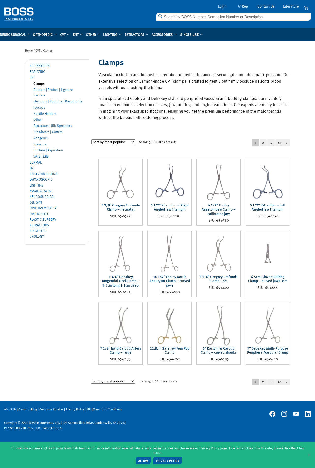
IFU (89, 409)
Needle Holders (44, 113)
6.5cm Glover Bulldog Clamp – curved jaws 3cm (267, 279)
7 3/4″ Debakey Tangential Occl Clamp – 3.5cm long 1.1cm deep (120, 281)
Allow (143, 460)
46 (279, 143)
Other (37, 119)
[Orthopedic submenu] (55, 34)
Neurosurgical (42, 196)
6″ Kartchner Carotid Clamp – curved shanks (219, 350)
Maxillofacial (41, 191)
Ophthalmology (43, 207)
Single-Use (38, 230)
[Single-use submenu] (201, 34)
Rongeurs (40, 137)
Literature (291, 6)
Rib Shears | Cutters (48, 131)
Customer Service (51, 409)
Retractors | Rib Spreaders (52, 125)
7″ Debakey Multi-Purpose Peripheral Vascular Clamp (267, 350)
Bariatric (37, 71)
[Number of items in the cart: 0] (306, 8)
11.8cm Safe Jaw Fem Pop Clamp (169, 350)
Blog (34, 409)
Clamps (39, 83)
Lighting (37, 185)
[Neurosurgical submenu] (28, 34)
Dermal (36, 162)
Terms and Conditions (107, 409)
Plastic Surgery (43, 219)
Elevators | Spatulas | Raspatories (58, 101)
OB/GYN (36, 202)
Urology (37, 236)
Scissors (40, 144)
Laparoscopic (41, 179)
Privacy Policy (75, 409)
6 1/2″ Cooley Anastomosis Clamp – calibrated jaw (219, 209)
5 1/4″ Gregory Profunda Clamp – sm (218, 279)
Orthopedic (39, 213)
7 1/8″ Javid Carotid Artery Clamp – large (120, 350)
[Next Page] (289, 142)
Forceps (39, 107)
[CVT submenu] (68, 34)
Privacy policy (167, 460)
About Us (10, 409)
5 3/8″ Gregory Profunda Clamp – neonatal (120, 207)
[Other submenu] (98, 34)
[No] (308, 455)
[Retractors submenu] (147, 34)
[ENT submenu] (81, 34)
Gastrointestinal (44, 173)
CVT (37, 50)
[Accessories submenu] (175, 34)
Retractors (39, 225)
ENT (32, 168)
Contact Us (266, 6)
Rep (244, 6)
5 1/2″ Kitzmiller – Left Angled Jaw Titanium (267, 207)
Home (29, 50)
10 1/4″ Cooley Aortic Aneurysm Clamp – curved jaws (169, 281)
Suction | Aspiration (48, 150)
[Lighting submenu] (120, 34)
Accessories (40, 65)
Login (222, 6)
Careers (23, 409)
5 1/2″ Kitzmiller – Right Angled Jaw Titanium (170, 207)
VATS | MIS (41, 156)
